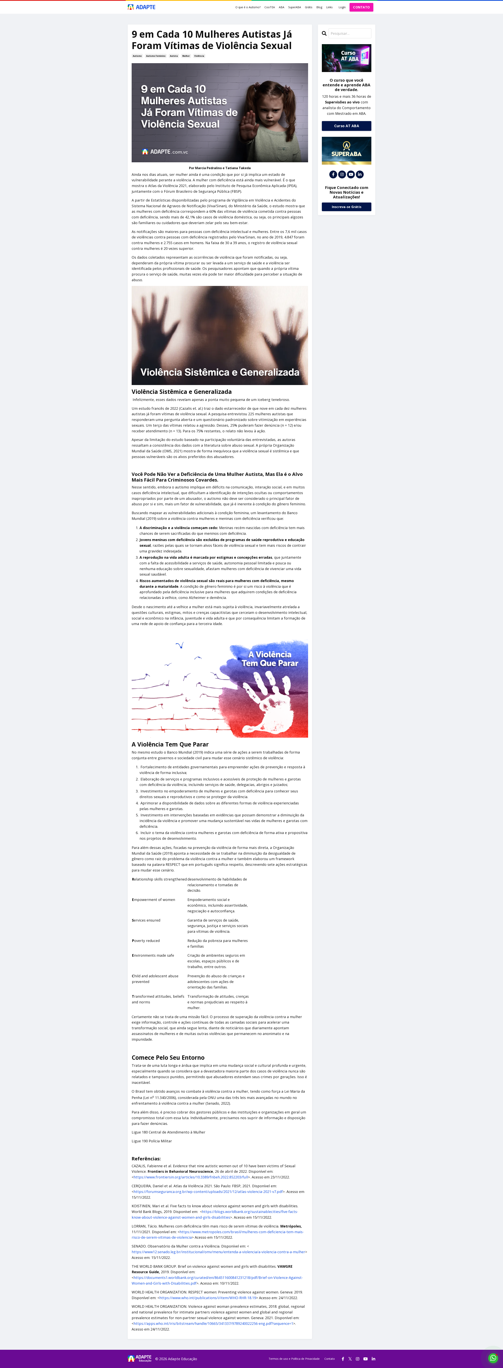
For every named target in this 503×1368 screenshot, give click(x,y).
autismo (137, 56)
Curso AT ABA (346, 125)
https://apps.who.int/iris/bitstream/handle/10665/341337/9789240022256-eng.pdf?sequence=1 (213, 1323)
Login (342, 7)
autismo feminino (155, 56)
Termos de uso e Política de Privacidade (294, 1359)
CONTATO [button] (361, 7)
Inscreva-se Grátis (347, 207)
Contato (329, 1359)
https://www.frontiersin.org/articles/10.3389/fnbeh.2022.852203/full (191, 1177)
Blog (319, 7)
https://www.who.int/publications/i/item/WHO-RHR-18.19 (207, 1297)
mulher (186, 56)
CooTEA (269, 7)
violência (199, 56)
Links (329, 7)
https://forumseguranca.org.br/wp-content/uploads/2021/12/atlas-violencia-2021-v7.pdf (208, 1191)
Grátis (308, 7)
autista (174, 56)
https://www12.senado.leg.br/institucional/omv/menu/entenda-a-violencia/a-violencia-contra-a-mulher (218, 1251)
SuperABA (294, 7)
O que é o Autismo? (248, 7)
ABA (281, 7)
